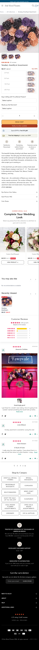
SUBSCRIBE (27, 581)
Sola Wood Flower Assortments (10, 506)
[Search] (33, 5)
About (4, 598)
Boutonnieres (10, 492)
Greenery (10, 513)
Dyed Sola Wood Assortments (28, 506)
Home (2, 12)
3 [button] (20, 466)
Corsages (29, 486)
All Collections (11, 12)
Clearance (28, 499)
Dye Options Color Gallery (9, 192)
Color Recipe (5, 201)
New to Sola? (7, 594)
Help (3, 603)
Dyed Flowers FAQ (7, 197)
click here (8, 187)
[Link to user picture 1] (19, 375)
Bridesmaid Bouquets (10, 486)
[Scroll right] (35, 279)
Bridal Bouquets (29, 479)
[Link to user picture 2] (19, 400)
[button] (6, 62)
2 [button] (17, 466)
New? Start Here (28, 492)
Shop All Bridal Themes (10, 479)
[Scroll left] (31, 279)
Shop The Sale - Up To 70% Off (10, 499)
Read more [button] (19, 412)
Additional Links (8, 607)
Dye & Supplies (29, 513)
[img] (17, 347)
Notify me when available (19, 126)
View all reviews (19, 620)
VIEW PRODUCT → (12, 262)
